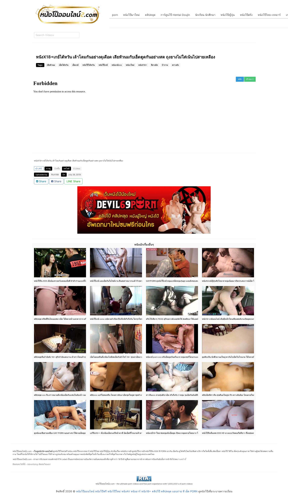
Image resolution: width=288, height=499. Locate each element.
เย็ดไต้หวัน (63, 65)
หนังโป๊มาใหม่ (131, 15)
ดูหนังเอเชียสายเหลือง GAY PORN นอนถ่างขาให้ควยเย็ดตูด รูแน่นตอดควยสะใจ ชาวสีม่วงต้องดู (75, 433)
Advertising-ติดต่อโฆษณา (39, 464)
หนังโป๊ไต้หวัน (88, 65)
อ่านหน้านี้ (181, 459)
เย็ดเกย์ (75, 65)
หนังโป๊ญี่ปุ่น (228, 15)
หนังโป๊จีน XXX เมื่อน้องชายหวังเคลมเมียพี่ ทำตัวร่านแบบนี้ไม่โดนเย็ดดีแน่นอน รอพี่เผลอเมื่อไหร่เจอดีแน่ (78, 281)
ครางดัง (175, 65)
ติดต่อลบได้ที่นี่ (19, 464)
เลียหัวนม (51, 65)
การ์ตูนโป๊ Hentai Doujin (175, 15)
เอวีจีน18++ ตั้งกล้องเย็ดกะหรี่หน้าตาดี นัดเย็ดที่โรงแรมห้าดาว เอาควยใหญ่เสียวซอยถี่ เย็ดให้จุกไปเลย (134, 433)
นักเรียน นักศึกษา (205, 15)
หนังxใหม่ (130, 65)
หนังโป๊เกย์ (103, 65)
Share (42, 181)
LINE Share (73, 181)
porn (115, 15)
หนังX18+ (142, 65)
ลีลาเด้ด (154, 65)
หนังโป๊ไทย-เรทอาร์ (269, 15)
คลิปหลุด (150, 15)
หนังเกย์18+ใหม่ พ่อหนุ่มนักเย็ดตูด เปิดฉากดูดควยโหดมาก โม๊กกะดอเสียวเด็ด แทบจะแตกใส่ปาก (187, 433)
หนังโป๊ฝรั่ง (246, 15)
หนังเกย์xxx (117, 65)
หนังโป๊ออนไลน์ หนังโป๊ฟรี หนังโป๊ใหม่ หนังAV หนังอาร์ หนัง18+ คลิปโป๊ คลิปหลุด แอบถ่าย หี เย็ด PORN (137, 491)
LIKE (39, 168)
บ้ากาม (165, 65)
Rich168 (55, 174)
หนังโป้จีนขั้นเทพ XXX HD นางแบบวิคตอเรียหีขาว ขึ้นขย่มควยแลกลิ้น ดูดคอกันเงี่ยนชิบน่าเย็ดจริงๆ (244, 433)
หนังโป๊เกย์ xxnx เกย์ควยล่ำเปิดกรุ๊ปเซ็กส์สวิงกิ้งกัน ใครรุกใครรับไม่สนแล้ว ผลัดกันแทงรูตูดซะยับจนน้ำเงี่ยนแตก (137, 319)
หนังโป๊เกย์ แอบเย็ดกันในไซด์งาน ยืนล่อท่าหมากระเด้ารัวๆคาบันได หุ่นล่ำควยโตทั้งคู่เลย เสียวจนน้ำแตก (134, 281)
